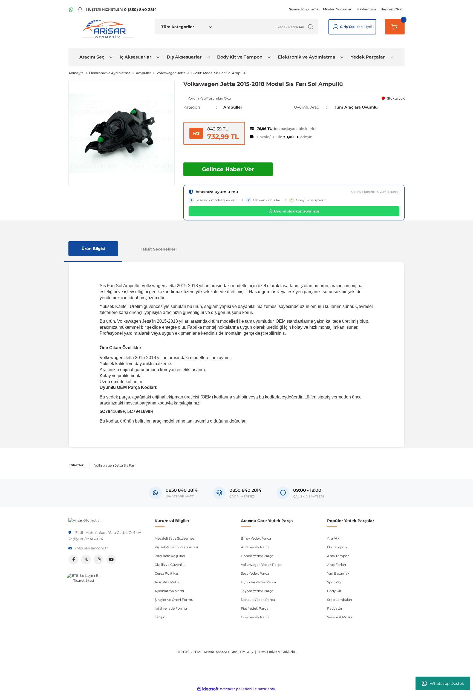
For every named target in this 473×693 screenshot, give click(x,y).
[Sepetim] (395, 26)
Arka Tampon (338, 556)
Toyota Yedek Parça (257, 591)
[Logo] (83, 520)
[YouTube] (111, 559)
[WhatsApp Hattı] (71, 9)
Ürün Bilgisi (93, 248)
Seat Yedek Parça (255, 573)
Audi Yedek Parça (255, 547)
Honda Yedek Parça (257, 556)
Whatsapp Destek (447, 683)
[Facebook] (73, 559)
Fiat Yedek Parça (254, 608)
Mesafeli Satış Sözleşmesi (175, 538)
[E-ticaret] (236, 689)
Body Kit (334, 591)
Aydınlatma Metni (169, 591)
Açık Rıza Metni (167, 582)
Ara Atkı (333, 538)
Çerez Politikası (167, 573)
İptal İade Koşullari (170, 556)
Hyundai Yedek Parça (258, 582)
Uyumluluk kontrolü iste (296, 211)
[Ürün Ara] (310, 26)
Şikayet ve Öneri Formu (174, 600)
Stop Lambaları (339, 600)
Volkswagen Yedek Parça (261, 565)
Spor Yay (334, 582)
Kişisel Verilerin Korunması (176, 547)
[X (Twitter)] (86, 559)
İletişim (161, 617)
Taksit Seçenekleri (158, 249)
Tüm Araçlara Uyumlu (356, 107)
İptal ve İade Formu (171, 608)
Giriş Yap (347, 27)
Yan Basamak (338, 573)
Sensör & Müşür (340, 617)
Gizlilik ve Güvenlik (169, 565)
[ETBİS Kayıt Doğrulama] (83, 589)
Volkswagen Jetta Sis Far (114, 465)
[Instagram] (98, 559)
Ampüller (232, 107)
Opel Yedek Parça (255, 617)
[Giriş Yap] (335, 27)
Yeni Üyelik (365, 27)
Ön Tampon (337, 547)
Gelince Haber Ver (228, 169)
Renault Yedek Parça (258, 600)
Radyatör (334, 608)
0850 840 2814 (245, 490)
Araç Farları (336, 565)
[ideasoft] (208, 689)
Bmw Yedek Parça (256, 538)
